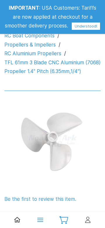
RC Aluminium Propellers (32, 53)
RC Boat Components (29, 36)
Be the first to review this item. (40, 199)
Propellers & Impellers (30, 45)
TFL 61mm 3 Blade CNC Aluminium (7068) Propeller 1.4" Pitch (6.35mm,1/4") (52, 67)
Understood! (86, 26)
